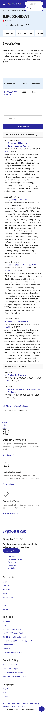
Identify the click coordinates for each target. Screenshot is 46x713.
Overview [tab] (9, 33)
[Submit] (27, 8)
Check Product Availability (13, 673)
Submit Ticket (9, 513)
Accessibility (34, 704)
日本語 (5, 697)
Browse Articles (10, 484)
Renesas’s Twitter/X (16, 559)
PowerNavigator (9, 645)
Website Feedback (18, 706)
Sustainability (8, 597)
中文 (4, 693)
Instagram (12, 565)
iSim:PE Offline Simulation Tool (14, 637)
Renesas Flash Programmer (13, 629)
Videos (5, 609)
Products (6, 10)
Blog (4, 605)
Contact (6, 601)
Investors (6, 590)
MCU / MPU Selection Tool (13, 633)
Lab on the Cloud (9, 649)
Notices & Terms (9, 704)
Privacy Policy (22, 704)
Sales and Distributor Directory (14, 676)
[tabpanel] (23, 476)
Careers (6, 586)
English (5, 689)
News (5, 593)
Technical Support (10, 665)
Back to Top (43, 711)
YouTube (11, 556)
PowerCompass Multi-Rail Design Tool (17, 641)
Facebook (12, 562)
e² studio (6, 621)
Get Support (8, 455)
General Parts (15, 10)
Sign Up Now (11, 551)
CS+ (4, 625)
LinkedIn (11, 568)
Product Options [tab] (25, 33)
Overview (6, 582)
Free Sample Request (11, 669)
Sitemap (6, 706)
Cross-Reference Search (12, 652)
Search (34, 4)
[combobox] (34, 8)
